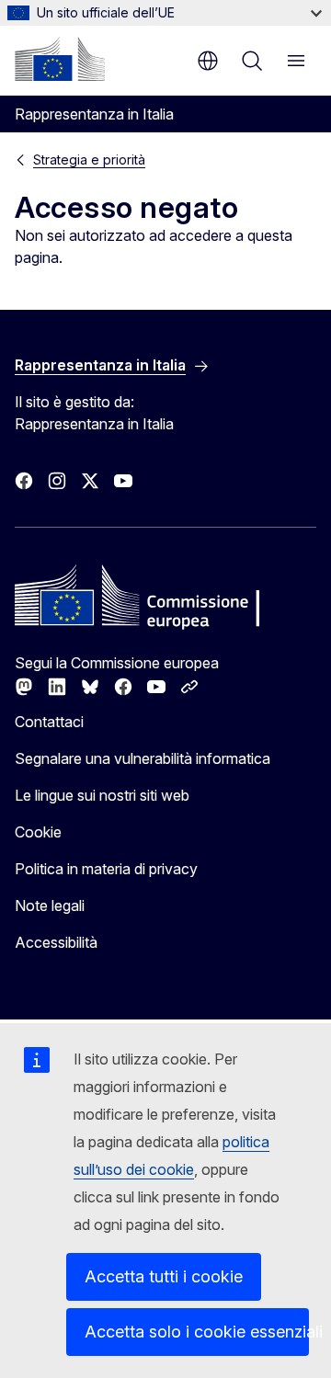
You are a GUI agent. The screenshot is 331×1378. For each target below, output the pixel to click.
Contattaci (49, 721)
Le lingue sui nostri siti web (102, 795)
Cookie (38, 832)
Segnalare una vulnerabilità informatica (142, 758)
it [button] (208, 60)
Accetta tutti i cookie (164, 1276)
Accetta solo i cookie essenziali (197, 1331)
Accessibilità (56, 942)
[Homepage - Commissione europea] (60, 59)
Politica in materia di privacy (106, 869)
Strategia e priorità (89, 159)
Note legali (50, 905)
